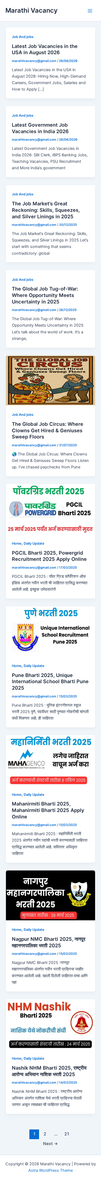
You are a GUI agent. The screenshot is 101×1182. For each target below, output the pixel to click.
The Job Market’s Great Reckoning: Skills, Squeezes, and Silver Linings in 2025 (46, 210)
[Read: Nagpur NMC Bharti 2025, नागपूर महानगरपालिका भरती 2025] (50, 895)
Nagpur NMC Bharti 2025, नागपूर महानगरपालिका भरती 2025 (48, 942)
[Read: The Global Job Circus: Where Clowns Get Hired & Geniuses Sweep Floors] (50, 380)
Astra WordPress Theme (50, 1170)
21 (66, 1133)
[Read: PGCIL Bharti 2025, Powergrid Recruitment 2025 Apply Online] (50, 508)
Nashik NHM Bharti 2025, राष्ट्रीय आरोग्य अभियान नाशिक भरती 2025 (49, 1071)
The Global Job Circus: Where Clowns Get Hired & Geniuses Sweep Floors (47, 430)
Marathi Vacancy (31, 10)
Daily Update (34, 543)
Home (17, 543)
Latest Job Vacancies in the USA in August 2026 (45, 49)
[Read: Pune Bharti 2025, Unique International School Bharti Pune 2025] (50, 631)
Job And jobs (22, 37)
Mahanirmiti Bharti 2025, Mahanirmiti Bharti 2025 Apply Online (48, 810)
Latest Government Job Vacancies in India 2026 (40, 128)
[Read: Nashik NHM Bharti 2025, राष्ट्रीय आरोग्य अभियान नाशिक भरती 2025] (50, 1024)
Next (50, 1143)
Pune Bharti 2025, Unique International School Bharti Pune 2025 (50, 681)
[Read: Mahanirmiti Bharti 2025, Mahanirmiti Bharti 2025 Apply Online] (50, 760)
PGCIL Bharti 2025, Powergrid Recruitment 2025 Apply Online (49, 556)
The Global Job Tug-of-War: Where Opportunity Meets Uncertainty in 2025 (45, 295)
